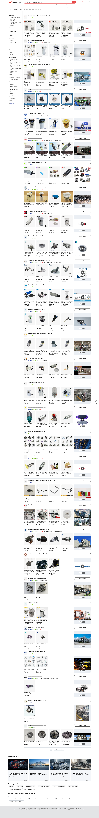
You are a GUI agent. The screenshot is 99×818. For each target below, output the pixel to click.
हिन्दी (69, 809)
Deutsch (41, 809)
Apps (81, 7)
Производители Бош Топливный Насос (16, 801)
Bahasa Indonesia (85, 809)
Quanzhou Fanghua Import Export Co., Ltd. (38, 187)
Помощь (76, 7)
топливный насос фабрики (34, 4)
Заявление (23, 808)
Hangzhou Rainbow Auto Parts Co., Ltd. (37, 162)
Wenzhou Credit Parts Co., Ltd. (35, 138)
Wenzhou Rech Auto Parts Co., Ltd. (36, 627)
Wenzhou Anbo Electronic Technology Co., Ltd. (39, 529)
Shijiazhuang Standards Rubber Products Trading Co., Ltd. (41, 480)
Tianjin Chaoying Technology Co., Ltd (36, 431)
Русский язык (54, 809)
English (19, 809)
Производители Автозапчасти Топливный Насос (18, 798)
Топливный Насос (20, 786)
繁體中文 (26, 809)
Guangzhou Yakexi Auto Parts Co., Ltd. (37, 578)
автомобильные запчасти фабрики (45, 4)
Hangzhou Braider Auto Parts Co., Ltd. (37, 725)
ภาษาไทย (72, 809)
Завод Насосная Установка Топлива (16, 795)
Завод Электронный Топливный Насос (47, 795)
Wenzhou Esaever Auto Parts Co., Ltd (36, 651)
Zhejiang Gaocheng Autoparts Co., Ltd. (37, 700)
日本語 (30, 809)
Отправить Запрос (82, 16)
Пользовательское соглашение (31, 808)
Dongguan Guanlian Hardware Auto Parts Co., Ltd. (39, 89)
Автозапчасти (11, 786)
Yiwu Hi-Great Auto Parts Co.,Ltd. (36, 40)
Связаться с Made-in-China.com (54, 808)
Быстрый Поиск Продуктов (64, 808)
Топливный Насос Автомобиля (15, 789)
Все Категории (12, 7)
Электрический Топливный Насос (44, 786)
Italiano (49, 809)
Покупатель (68, 7)
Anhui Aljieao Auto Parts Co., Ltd (35, 358)
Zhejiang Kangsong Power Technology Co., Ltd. (39, 15)
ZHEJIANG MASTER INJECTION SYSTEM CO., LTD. (39, 64)
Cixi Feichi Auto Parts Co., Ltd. (35, 676)
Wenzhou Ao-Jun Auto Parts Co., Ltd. (36, 309)
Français (33, 809)
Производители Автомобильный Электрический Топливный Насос (41, 798)
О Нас (19, 808)
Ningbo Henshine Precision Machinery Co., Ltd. (39, 260)
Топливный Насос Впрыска (73, 786)
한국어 (58, 809)
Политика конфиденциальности (42, 808)
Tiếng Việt (79, 809)
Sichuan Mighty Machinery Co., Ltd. (36, 284)
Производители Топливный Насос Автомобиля (65, 798)
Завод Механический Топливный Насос (64, 795)
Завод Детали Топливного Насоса (31, 795)
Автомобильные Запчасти (30, 786)
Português (45, 809)
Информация (72, 808)
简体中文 (22, 809)
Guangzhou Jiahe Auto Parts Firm (36, 113)
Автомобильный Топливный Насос (59, 786)
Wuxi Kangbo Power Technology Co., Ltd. (37, 553)
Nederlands (65, 809)
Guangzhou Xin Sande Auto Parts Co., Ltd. (37, 456)
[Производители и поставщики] (14, 2)
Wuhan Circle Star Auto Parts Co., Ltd (36, 407)
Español (37, 809)
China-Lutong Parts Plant (34, 504)
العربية (61, 809)
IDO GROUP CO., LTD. (33, 602)
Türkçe (76, 809)
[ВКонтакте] (76, 808)
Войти (90, 3)
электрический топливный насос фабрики (59, 4)
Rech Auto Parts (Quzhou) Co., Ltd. (36, 235)
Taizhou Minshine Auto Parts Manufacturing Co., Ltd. (40, 333)
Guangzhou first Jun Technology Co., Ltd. (37, 211)
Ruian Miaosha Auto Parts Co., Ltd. (36, 382)
